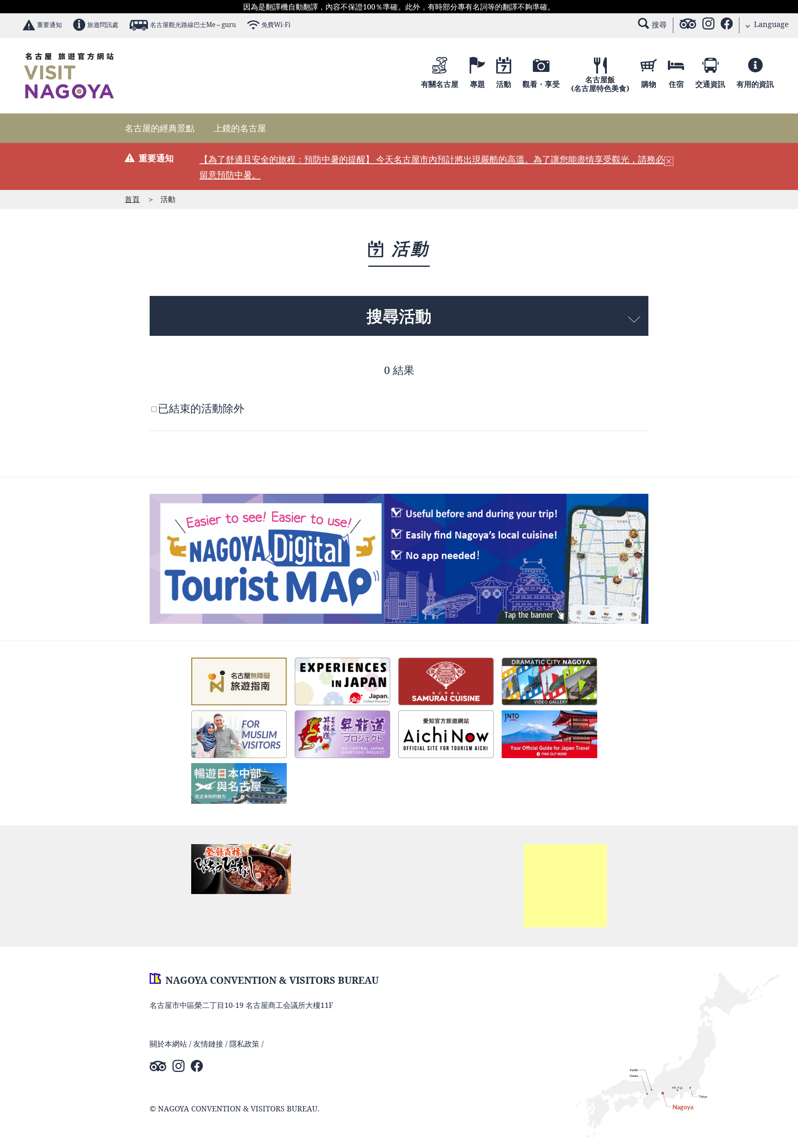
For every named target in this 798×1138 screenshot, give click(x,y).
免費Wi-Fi (276, 24)
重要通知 (49, 24)
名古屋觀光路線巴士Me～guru (193, 24)
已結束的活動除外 (201, 408)
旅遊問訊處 (102, 24)
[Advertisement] (565, 885)
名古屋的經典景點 (160, 128)
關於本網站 (168, 1044)
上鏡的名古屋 (240, 128)
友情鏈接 (208, 1044)
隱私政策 (244, 1044)
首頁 (132, 199)
